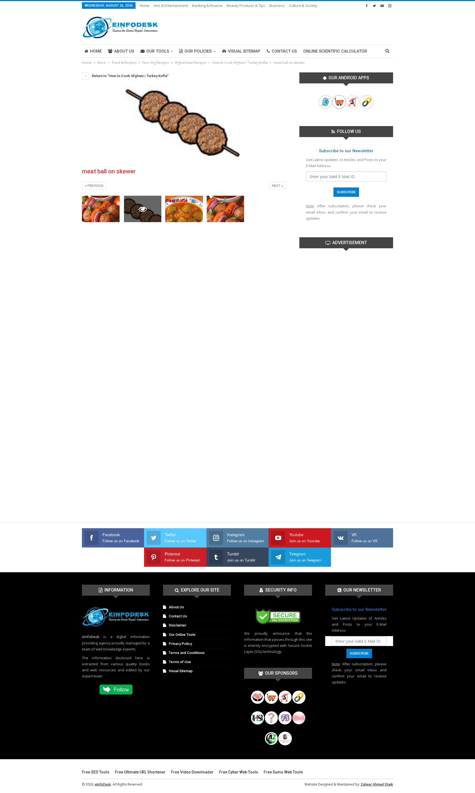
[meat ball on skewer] (101, 209)
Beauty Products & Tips (246, 5)
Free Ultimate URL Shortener (140, 772)
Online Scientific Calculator (335, 51)
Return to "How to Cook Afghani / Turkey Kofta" (130, 76)
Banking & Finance (207, 5)
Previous (95, 186)
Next (276, 186)
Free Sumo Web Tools (283, 772)
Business (277, 5)
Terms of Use (180, 662)
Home (145, 5)
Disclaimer (177, 625)
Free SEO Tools (95, 772)
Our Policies (198, 51)
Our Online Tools (182, 635)
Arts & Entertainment (171, 5)
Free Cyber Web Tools (238, 772)
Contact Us (284, 51)
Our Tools (157, 51)
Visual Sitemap (244, 51)
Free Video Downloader (192, 772)
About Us (124, 51)
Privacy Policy (180, 644)
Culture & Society (303, 5)
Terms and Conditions (187, 653)
